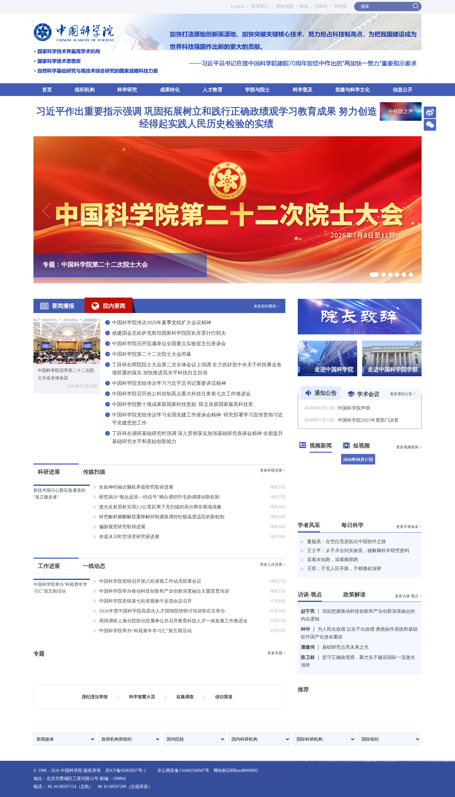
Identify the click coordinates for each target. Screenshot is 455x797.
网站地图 (284, 6)
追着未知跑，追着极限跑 (332, 559)
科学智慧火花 (142, 697)
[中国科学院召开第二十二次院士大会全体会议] (66, 340)
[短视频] (372, 444)
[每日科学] (366, 524)
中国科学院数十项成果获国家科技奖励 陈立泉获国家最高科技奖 (182, 404)
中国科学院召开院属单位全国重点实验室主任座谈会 (169, 343)
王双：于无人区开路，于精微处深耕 (344, 568)
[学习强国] (317, 700)
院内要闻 (114, 306)
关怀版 (340, 6)
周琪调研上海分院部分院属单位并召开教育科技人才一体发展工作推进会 (173, 620)
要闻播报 (63, 306)
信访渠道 (223, 697)
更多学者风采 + (409, 527)
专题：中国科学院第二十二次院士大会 (95, 264)
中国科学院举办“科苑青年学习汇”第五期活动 (145, 630)
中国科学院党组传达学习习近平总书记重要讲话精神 (169, 383)
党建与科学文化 (352, 89)
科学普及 (303, 89)
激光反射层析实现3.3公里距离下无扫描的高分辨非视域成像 (160, 506)
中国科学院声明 (354, 408)
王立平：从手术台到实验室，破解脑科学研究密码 (358, 550)
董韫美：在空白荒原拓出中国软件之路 (346, 541)
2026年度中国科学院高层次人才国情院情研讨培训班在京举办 (162, 610)
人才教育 (213, 89)
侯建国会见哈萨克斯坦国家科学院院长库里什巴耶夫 (169, 333)
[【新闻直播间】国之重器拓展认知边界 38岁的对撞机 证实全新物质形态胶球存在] (403, 496)
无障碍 (320, 6)
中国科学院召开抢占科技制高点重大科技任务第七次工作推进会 (181, 393)
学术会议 (368, 394)
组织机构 (85, 89)
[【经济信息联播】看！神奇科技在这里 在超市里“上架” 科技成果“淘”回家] (403, 465)
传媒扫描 (94, 472)
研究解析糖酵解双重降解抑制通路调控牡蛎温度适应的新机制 (161, 516)
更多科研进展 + (272, 470)
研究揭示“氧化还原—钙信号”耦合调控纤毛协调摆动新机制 (159, 496)
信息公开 (403, 89)
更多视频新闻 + (409, 447)
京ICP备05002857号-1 (125, 770)
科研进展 (52, 472)
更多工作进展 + (272, 564)
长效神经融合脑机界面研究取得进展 (136, 487)
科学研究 (127, 89)
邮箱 (304, 6)
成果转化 (170, 89)
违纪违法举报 (95, 697)
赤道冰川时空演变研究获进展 (129, 536)
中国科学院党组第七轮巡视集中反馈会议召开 (145, 601)
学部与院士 (257, 89)
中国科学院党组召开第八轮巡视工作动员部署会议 (150, 581)
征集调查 (185, 697)
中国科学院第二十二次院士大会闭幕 (151, 354)
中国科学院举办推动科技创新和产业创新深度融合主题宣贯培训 (164, 591)
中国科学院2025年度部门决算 (368, 420)
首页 (47, 89)
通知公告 (325, 393)
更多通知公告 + (402, 394)
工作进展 (52, 566)
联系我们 (260, 6)
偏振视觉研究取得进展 (122, 526)
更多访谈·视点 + (408, 596)
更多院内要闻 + (266, 306)
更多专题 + (276, 653)
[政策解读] (368, 593)
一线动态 (94, 566)
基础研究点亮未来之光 (345, 647)
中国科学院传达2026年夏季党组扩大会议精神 (161, 322)
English (237, 6)
